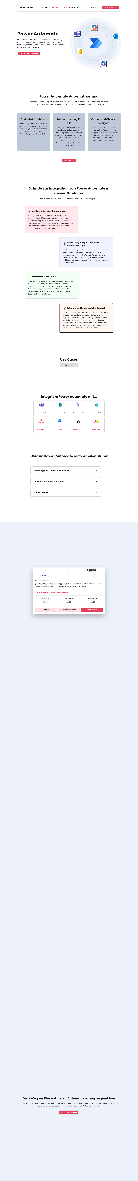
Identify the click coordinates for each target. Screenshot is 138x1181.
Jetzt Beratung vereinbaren (68, 1112)
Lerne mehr (41, 413)
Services (55, 7)
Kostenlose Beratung (110, 7)
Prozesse (45, 7)
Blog (78, 7)
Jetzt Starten (69, 160)
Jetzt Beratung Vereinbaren (29, 53)
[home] (27, 7)
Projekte (72, 7)
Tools (63, 7)
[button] (46, 7)
